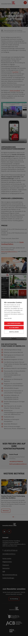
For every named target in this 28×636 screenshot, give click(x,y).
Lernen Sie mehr (8, 318)
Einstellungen (14, 331)
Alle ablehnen (14, 327)
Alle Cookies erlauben (14, 323)
